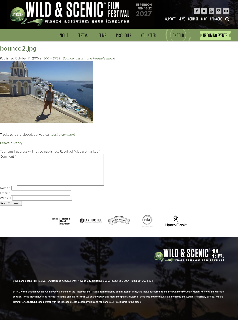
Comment (8, 157)
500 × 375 (50, 58)
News (181, 18)
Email (5, 193)
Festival (83, 35)
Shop (204, 18)
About (64, 35)
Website (5, 198)
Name (5, 188)
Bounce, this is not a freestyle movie (89, 58)
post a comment (63, 135)
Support (170, 18)
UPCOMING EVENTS (215, 35)
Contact (193, 18)
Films (102, 35)
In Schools (123, 35)
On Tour (178, 35)
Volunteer (148, 35)
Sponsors (216, 18)
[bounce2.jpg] (46, 130)
